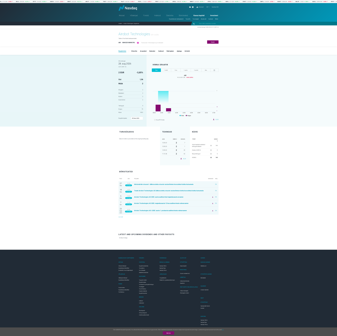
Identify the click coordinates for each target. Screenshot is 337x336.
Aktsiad (121, 15)
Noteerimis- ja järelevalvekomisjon (167, 280)
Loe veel (120, 217)
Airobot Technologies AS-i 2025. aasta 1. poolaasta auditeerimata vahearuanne (160, 210)
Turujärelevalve (163, 278)
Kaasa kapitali (199, 15)
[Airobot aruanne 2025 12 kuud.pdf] (212, 203)
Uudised (210, 19)
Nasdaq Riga (163, 268)
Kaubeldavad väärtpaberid (176, 19)
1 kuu (175, 70)
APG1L (165, 1)
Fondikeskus (121, 292)
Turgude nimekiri (143, 280)
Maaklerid (182, 283)
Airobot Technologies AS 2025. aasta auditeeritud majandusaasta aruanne (158, 197)
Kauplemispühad (143, 293)
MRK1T (183, 1)
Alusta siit (203, 19)
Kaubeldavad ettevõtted (123, 268)
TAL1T (113, 1)
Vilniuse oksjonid (143, 312)
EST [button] (207, 7)
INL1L (8, 1)
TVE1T (95, 1)
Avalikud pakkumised (144, 315)
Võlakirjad (134, 15)
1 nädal (166, 70)
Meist (216, 19)
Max (206, 70)
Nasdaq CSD (215, 7)
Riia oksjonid (142, 310)
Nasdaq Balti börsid (205, 306)
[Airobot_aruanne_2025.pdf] (212, 197)
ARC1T (78, 1)
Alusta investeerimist (185, 273)
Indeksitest (141, 303)
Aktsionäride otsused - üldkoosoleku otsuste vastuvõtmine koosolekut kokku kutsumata (163, 184)
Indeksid (157, 15)
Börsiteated (183, 15)
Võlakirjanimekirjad (122, 278)
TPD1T (148, 1)
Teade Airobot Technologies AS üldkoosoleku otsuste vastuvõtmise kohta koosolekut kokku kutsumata (169, 191)
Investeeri (214, 15)
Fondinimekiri (121, 287)
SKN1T (60, 1)
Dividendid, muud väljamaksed (125, 270)
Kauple (213, 42)
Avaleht (120, 23)
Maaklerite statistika (143, 272)
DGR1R (43, 1)
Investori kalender (143, 291)
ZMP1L (253, 1)
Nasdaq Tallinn (163, 266)
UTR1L (200, 1)
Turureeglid (196, 19)
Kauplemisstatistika (143, 266)
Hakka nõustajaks (184, 290)
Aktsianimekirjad (122, 266)
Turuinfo (188, 19)
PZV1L (130, 1)
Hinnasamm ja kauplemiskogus (146, 284)
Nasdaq (127, 8)
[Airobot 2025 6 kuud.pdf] (212, 210)
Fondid (146, 15)
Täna (156, 70)
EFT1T (25, 1)
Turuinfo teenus (142, 289)
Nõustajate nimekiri (184, 293)
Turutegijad (141, 286)
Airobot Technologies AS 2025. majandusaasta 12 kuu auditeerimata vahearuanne (161, 203)
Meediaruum (203, 266)
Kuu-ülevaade (142, 270)
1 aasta (185, 70)
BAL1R (288, 1)
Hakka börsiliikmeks (184, 281)
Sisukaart (201, 7)
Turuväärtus (142, 268)
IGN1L (218, 1)
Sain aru (168, 333)
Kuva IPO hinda (160, 120)
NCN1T (270, 1)
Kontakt (202, 308)
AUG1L (305, 1)
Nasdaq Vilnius (163, 270)
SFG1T (323, 1)
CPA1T (235, 1)
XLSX (217, 119)
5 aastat (196, 70)
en (216, 184)
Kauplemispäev (122, 118)
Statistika (169, 15)
